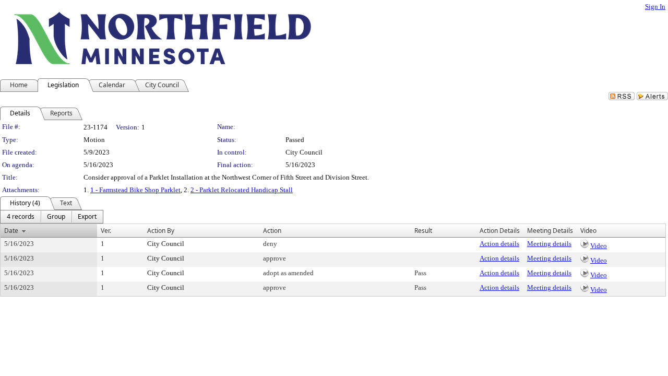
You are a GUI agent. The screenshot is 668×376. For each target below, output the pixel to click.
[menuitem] (21, 216)
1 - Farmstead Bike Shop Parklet (135, 190)
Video (598, 246)
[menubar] (51, 217)
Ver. (106, 230)
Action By (160, 230)
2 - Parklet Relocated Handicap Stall (241, 190)
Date (11, 230)
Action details (499, 244)
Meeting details (549, 244)
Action (272, 230)
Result (423, 230)
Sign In (655, 6)
